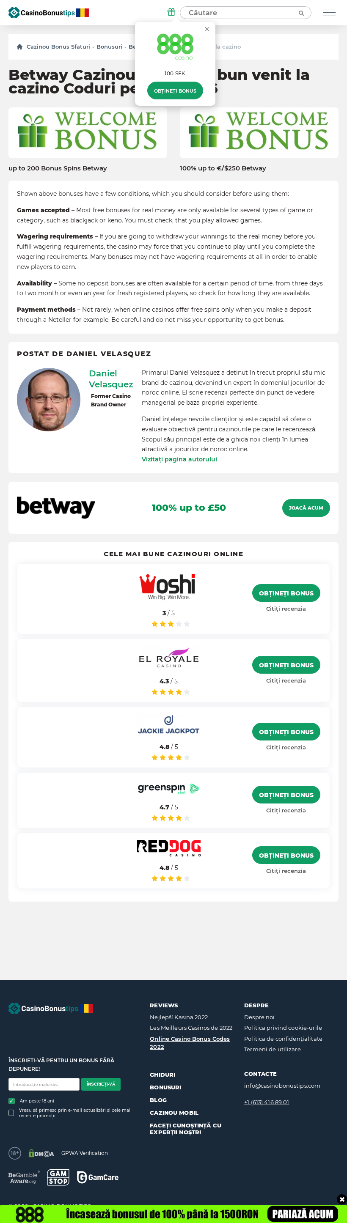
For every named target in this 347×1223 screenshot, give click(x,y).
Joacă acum (306, 508)
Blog (158, 1100)
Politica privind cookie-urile (283, 1027)
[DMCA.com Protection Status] (41, 1153)
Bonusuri (109, 46)
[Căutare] (300, 12)
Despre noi (259, 1017)
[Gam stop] (58, 1177)
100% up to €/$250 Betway (223, 168)
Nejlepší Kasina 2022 (179, 1017)
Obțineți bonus (175, 91)
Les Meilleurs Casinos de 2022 (191, 1027)
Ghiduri (162, 1074)
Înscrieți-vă (101, 1084)
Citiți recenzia (286, 608)
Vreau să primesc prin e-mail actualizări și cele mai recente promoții (74, 1113)
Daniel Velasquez (111, 378)
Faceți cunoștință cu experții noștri (185, 1128)
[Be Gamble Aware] (24, 1177)
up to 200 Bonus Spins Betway (57, 168)
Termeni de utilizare (272, 1049)
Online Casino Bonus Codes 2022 (190, 1042)
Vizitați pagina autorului (179, 459)
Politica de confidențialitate (283, 1038)
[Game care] (98, 1177)
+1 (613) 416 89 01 (266, 1102)
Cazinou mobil (174, 1112)
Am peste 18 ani (37, 1101)
